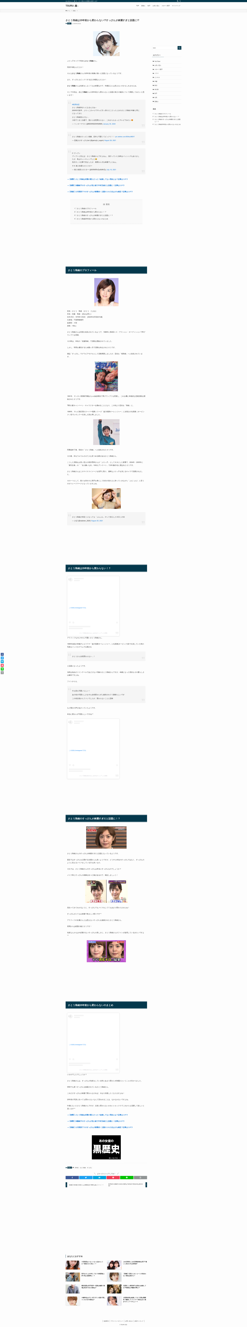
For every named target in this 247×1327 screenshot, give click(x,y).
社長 (155, 97)
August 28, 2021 (110, 140)
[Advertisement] (106, 244)
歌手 (155, 93)
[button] (72, 1177)
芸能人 (69, 23)
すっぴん (89, 1167)
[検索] (180, 1)
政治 (155, 85)
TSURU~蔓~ (72, 5)
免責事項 (106, 1321)
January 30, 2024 (109, 124)
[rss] (177, 1)
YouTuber (157, 61)
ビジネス (157, 77)
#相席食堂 (76, 104)
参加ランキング (139, 1321)
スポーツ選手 (158, 69)
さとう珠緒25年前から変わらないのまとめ (92, 218)
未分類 (156, 89)
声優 (155, 81)
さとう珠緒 (83, 1167)
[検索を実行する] (179, 48)
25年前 (76, 1167)
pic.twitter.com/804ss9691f (124, 136)
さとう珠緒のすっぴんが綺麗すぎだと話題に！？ (95, 215)
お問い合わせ (129, 1321)
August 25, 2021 (97, 520)
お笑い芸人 (157, 65)
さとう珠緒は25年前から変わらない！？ (91, 212)
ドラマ (156, 73)
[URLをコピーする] (140, 1177)
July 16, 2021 (111, 169)
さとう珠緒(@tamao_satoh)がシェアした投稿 (93, 633)
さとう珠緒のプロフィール (86, 208)
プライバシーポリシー (117, 1321)
